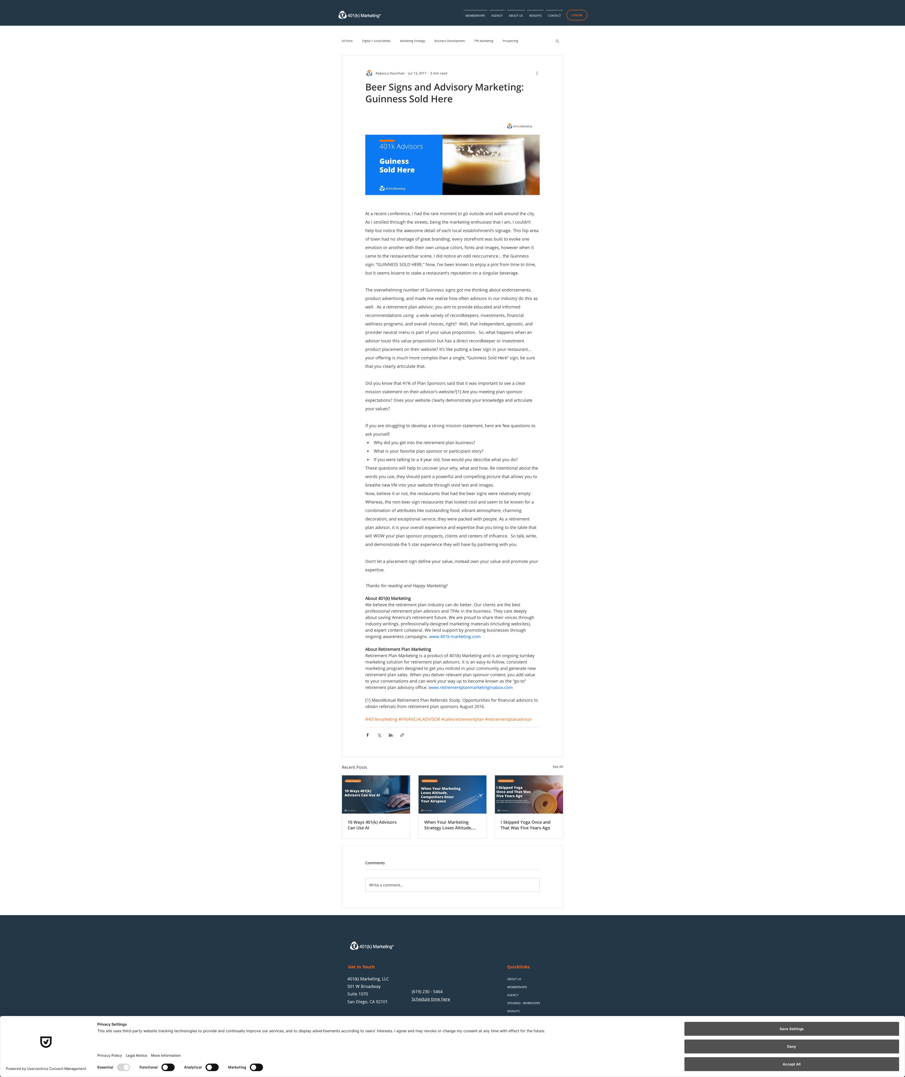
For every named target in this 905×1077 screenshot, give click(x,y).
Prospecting (510, 41)
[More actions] (537, 73)
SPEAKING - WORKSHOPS (523, 1003)
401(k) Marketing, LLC (368, 979)
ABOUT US (514, 979)
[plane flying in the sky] (453, 794)
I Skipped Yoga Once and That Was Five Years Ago (526, 825)
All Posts (347, 41)
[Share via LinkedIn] (390, 735)
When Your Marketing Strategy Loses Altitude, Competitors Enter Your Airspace (448, 825)
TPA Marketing (483, 41)
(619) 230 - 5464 (427, 991)
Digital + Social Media (376, 41)
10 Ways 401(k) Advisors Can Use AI (372, 825)
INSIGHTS (513, 1011)
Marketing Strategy (412, 41)
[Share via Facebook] (367, 735)
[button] (535, 13)
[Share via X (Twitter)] (379, 735)
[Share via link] (402, 735)
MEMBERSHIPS (517, 987)
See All (558, 766)
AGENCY (512, 995)
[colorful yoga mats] (529, 794)
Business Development (450, 41)
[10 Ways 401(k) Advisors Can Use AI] (376, 794)
